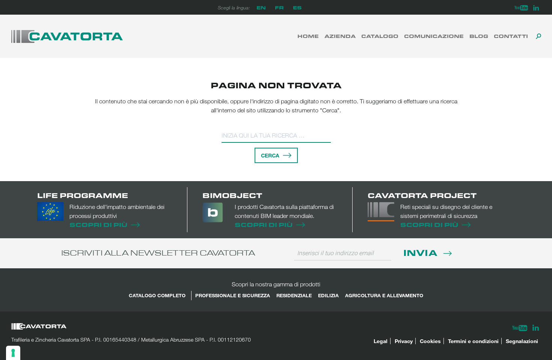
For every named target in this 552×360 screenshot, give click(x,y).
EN (261, 7)
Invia (421, 252)
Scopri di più (98, 224)
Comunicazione (434, 36)
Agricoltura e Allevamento (384, 295)
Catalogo (379, 36)
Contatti (511, 36)
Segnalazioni (522, 341)
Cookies (430, 341)
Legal (381, 341)
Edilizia (328, 295)
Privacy (404, 341)
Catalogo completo (157, 295)
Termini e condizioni (473, 341)
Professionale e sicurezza (232, 295)
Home (308, 36)
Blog (478, 36)
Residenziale (294, 295)
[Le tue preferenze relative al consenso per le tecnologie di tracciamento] (13, 353)
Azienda (340, 36)
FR (279, 7)
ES (297, 7)
